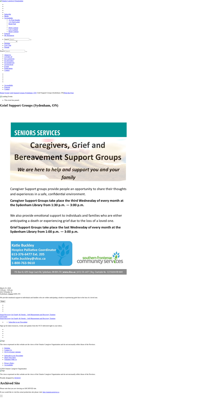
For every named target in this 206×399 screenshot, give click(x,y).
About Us (7, 55)
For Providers (9, 61)
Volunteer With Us (10, 359)
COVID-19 (8, 57)
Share (3, 301)
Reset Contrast (13, 32)
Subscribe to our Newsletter (18, 322)
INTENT (17, 378)
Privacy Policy (9, 363)
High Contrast (13, 28)
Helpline (7, 43)
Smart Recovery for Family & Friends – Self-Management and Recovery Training (27, 315)
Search (6, 39)
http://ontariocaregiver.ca (51, 392)
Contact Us (8, 350)
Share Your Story (10, 357)
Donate (6, 47)
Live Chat (7, 45)
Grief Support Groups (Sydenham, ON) (23, 93)
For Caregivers (9, 59)
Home (2, 93)
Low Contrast (13, 30)
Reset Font (12, 24)
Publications (8, 68)
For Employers (9, 63)
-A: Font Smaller (14, 20)
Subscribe (7, 14)
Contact (7, 70)
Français (7, 33)
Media (6, 16)
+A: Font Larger (14, 22)
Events (6, 66)
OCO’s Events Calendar (12, 352)
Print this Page (69, 93)
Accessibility (8, 18)
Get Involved (8, 64)
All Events (3, 316)
